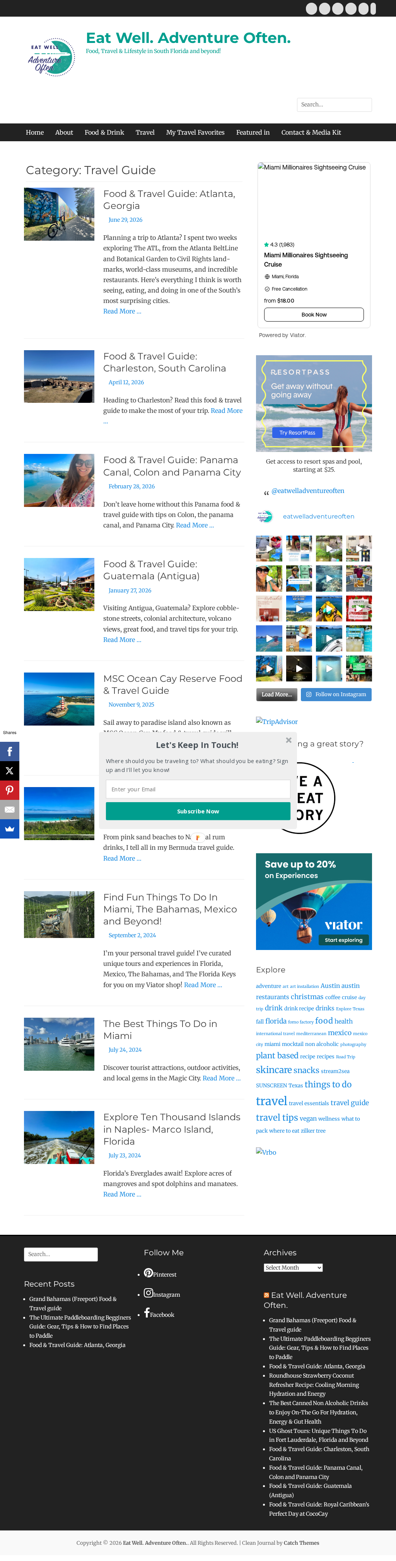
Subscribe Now (198, 811)
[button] (197, 745)
